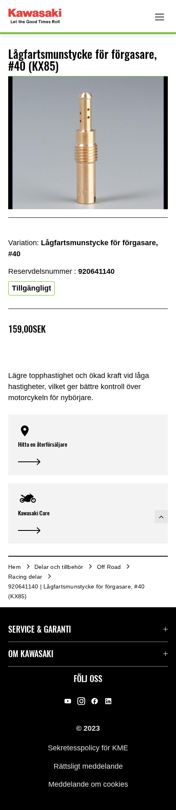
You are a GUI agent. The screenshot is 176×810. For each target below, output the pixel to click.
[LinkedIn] (108, 701)
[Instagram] (81, 701)
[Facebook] (95, 701)
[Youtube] (68, 701)
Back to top (161, 516)
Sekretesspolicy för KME (88, 748)
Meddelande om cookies (88, 784)
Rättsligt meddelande (88, 766)
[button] (88, 444)
